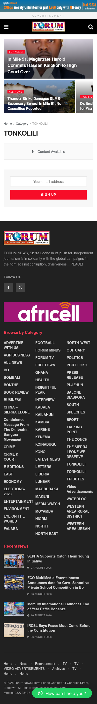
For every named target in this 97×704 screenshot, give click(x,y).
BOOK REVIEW (16, 392)
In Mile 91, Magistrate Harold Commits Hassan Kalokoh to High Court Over (42, 65)
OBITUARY (76, 350)
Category (22, 123)
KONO (40, 451)
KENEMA (42, 436)
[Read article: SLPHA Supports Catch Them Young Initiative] (14, 561)
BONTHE (11, 384)
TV (65, 663)
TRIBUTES (75, 478)
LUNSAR (42, 481)
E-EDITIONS (14, 466)
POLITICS (88, 96)
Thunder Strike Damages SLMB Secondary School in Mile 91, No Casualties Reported (34, 103)
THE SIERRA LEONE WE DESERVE (77, 451)
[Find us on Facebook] (8, 287)
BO (6, 369)
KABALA (42, 407)
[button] (62, 693)
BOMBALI (12, 377)
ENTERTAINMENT (18, 501)
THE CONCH (77, 439)
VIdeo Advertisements (80, 489)
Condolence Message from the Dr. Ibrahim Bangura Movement (16, 429)
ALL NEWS (16, 91)
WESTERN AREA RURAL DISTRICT (78, 511)
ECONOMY (13, 481)
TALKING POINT (74, 429)
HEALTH (42, 379)
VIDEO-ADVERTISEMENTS (24, 668)
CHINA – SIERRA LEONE (17, 409)
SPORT (73, 419)
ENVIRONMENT (16, 508)
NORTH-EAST (46, 533)
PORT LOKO (77, 364)
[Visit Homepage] (48, 26)
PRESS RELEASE (75, 375)
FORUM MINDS (47, 350)
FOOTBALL (45, 342)
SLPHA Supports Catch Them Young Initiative (58, 558)
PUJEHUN (75, 384)
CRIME (9, 446)
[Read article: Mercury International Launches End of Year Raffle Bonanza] (14, 609)
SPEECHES (76, 412)
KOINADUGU (45, 444)
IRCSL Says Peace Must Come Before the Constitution (59, 628)
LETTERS (43, 466)
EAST (8, 473)
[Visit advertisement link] (48, 6)
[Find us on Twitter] (20, 287)
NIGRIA (41, 518)
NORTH (41, 526)
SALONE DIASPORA (76, 395)
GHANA (41, 372)
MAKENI (42, 496)
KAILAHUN (44, 414)
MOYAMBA (44, 511)
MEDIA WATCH (47, 503)
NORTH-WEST (78, 342)
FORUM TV (44, 357)
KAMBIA (42, 421)
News (24, 663)
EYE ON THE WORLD (14, 519)
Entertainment (45, 663)
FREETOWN (45, 364)
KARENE (42, 429)
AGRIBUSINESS (17, 354)
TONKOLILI (16, 52)
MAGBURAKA (46, 488)
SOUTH (73, 404)
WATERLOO (77, 498)
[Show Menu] (6, 26)
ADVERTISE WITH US (13, 345)
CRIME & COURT (11, 457)
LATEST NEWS (47, 459)
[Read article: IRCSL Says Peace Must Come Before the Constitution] (14, 630)
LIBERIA (42, 473)
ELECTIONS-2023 (14, 491)
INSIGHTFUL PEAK (45, 390)
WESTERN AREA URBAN (78, 526)
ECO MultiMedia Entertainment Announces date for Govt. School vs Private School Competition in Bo (58, 582)
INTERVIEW (44, 399)
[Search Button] (90, 26)
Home (8, 123)
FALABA (11, 528)
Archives (58, 668)
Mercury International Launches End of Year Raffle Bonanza (58, 606)
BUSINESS (12, 399)
